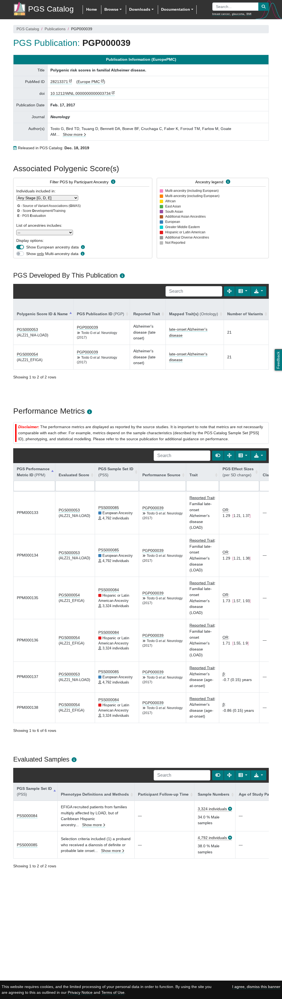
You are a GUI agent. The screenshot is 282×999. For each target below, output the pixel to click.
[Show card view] (218, 455)
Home (91, 9)
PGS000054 (27, 354)
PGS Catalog (28, 29)
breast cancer (221, 13)
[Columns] (243, 291)
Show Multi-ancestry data (52, 253)
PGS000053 (27, 329)
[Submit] (263, 6)
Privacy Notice (80, 992)
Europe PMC (89, 81)
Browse (111, 9)
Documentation (175, 9)
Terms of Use (112, 992)
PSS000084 (108, 590)
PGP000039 (87, 327)
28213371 (59, 81)
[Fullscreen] (229, 291)
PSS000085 (108, 507)
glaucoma (238, 13)
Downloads (139, 9)
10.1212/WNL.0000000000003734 (80, 93)
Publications (55, 29)
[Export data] (259, 291)
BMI (248, 13)
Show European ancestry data (52, 247)
